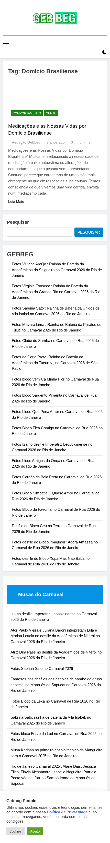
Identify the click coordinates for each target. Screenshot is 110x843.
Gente (51, 113)
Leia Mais (16, 201)
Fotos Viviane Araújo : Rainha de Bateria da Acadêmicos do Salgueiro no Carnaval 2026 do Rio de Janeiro (57, 270)
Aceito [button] (35, 831)
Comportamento (27, 113)
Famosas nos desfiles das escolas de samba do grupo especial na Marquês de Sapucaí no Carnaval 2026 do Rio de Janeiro (56, 685)
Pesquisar (18, 222)
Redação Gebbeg (26, 142)
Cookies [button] (15, 831)
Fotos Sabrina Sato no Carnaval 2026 (41, 668)
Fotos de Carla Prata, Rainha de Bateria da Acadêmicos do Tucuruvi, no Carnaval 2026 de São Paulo (54, 363)
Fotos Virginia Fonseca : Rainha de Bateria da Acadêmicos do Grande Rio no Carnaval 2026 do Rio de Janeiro (56, 292)
